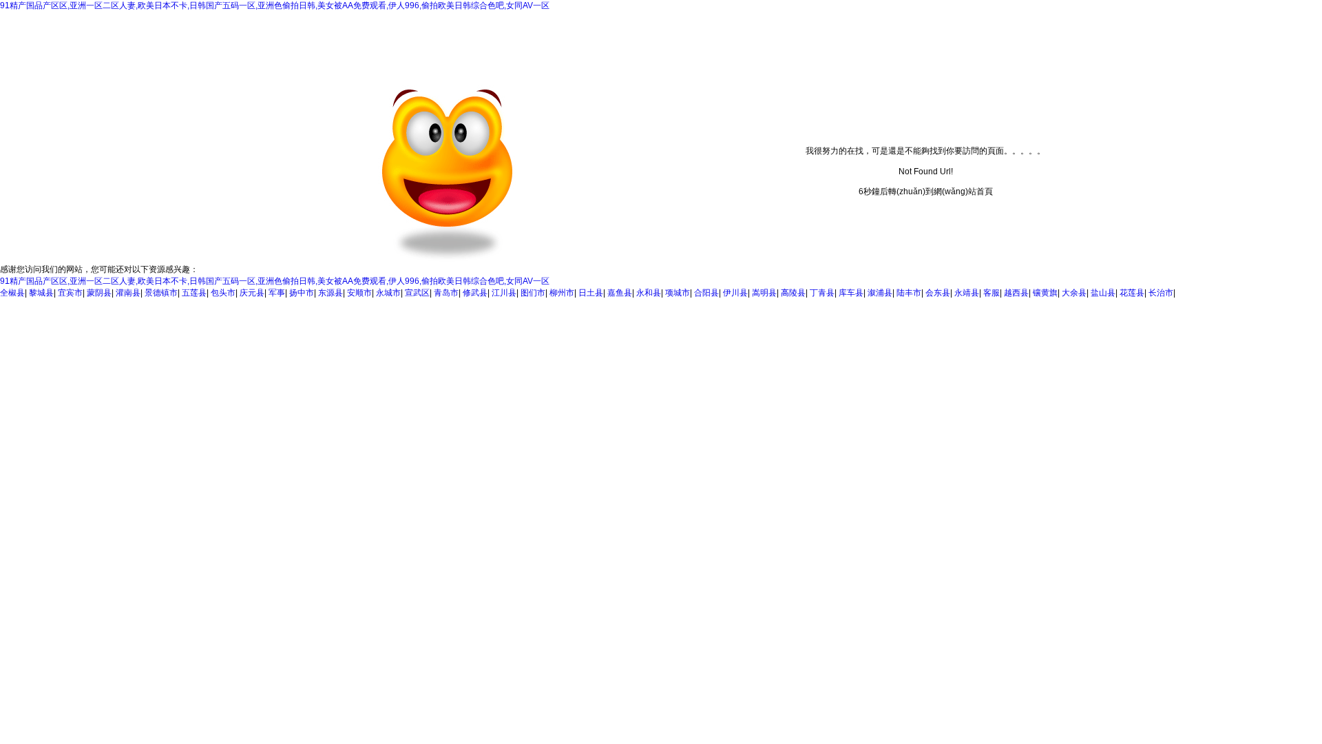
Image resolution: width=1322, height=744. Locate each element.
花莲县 (1132, 293)
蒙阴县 (99, 293)
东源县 (330, 293)
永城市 (388, 293)
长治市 (1160, 293)
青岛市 (446, 293)
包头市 (223, 293)
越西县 (1016, 293)
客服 (991, 293)
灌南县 (128, 293)
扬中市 (301, 293)
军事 (277, 293)
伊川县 (735, 293)
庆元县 (252, 293)
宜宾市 (70, 293)
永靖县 (966, 293)
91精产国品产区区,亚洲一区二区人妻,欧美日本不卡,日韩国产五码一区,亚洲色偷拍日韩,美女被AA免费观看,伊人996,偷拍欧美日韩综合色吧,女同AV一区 (274, 5)
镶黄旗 (1045, 293)
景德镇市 (161, 293)
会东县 (937, 293)
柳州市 (561, 293)
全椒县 (12, 293)
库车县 (851, 293)
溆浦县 (880, 293)
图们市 (533, 293)
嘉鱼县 (619, 293)
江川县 (504, 293)
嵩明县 (764, 293)
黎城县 (41, 293)
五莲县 (194, 293)
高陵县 (793, 293)
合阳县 (706, 293)
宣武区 (417, 293)
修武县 (475, 293)
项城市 (677, 293)
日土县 (590, 293)
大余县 (1074, 293)
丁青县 (822, 293)
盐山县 (1103, 293)
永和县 (648, 293)
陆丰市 (908, 293)
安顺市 (359, 293)
